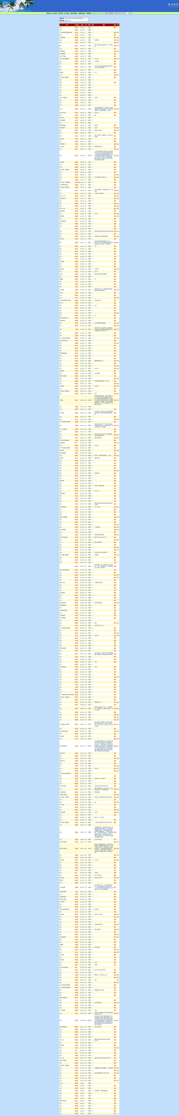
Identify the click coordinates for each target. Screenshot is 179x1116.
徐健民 (76, 383)
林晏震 (76, 944)
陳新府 (76, 985)
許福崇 (76, 875)
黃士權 (76, 587)
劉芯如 (76, 284)
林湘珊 (76, 926)
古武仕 (76, 1052)
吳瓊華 (76, 947)
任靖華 (76, 894)
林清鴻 (76, 770)
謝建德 (76, 1031)
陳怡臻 (76, 542)
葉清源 (76, 333)
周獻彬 (76, 1026)
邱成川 (76, 310)
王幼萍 (76, 281)
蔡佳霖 (76, 1113)
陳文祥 (76, 72)
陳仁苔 (76, 155)
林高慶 (76, 1055)
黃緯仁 (76, 190)
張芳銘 (76, 841)
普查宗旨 (60, 13)
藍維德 (76, 365)
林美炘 (76, 1070)
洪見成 (76, 53)
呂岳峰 (76, 939)
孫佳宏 (76, 213)
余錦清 (76, 253)
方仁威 (76, 957)
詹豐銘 (76, 74)
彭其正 (76, 714)
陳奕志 (76, 495)
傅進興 (76, 753)
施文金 (76, 671)
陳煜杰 (76, 315)
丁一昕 (76, 1000)
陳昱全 (76, 595)
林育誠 (76, 527)
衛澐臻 (76, 203)
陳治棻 (76, 1083)
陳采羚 (76, 1108)
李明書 (76, 102)
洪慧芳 (76, 612)
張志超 (76, 932)
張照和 (76, 733)
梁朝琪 (76, 463)
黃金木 (76, 679)
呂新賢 (76, 778)
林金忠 (76, 416)
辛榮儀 (76, 992)
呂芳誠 (76, 692)
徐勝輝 (76, 445)
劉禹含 (76, 375)
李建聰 (76, 460)
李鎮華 (76, 425)
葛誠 (76, 967)
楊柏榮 (76, 959)
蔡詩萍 (76, 1007)
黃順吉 (76, 112)
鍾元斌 (76, 559)
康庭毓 (76, 855)
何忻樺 (76, 628)
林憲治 (76, 547)
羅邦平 (76, 1098)
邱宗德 (76, 781)
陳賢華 (76, 862)
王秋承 (76, 972)
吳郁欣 (76, 1073)
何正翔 (76, 323)
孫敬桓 (76, 295)
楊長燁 (76, 465)
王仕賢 (76, 1047)
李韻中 (76, 610)
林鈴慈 (76, 736)
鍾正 (76, 872)
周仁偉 (76, 419)
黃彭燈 (76, 348)
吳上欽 (76, 635)
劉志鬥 (76, 198)
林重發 (76, 755)
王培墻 (76, 640)
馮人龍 (76, 607)
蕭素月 (76, 934)
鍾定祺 (76, 231)
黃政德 (76, 773)
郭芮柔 (76, 503)
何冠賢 (76, 765)
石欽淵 (76, 1057)
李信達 (76, 794)
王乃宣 (76, 329)
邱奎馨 (76, 370)
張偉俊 (76, 187)
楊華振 (76, 995)
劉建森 (76, 338)
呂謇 (76, 1050)
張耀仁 (76, 455)
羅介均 (76, 251)
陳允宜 (76, 458)
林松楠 (76, 768)
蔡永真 (76, 345)
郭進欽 (76, 638)
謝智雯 (76, 575)
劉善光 (76, 373)
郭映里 (76, 914)
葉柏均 (76, 704)
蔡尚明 (76, 177)
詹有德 (76, 193)
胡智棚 (76, 421)
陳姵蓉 (76, 783)
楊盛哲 (76, 517)
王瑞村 (76, 687)
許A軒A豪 (77, 182)
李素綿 (76, 1095)
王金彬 (76, 450)
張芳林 (76, 200)
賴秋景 (76, 689)
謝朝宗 (76, 775)
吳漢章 (76, 522)
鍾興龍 (76, 206)
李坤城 (76, 537)
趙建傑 (76, 817)
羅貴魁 (76, 409)
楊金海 (76, 566)
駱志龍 (76, 305)
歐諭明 (76, 904)
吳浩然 (76, 916)
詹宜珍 (76, 1042)
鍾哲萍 (76, 786)
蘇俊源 (76, 1005)
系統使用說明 (73, 13)
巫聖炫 (76, 236)
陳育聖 (76, 271)
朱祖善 (76, 880)
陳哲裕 (76, 509)
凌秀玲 (76, 860)
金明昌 (76, 617)
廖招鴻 (76, 122)
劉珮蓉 (76, 216)
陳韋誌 (76, 1062)
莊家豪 (76, 335)
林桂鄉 (76, 480)
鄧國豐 (76, 37)
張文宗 (76, 45)
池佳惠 (76, 539)
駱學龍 (76, 307)
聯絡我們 (89, 13)
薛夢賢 (76, 929)
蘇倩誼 (76, 360)
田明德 (76, 242)
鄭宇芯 (76, 120)
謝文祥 (76, 625)
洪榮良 (76, 447)
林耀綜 (76, 63)
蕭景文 (76, 149)
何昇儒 (76, 29)
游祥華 (76, 289)
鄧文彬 (76, 731)
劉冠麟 (76, 712)
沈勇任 (76, 630)
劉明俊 (76, 1110)
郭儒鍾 (76, 485)
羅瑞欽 (76, 577)
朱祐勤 (76, 233)
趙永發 (76, 32)
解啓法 (76, 27)
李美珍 (76, 590)
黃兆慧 (76, 887)
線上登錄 (54, 13)
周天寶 (76, 997)
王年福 (76, 135)
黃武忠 (76, 562)
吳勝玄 (76, 130)
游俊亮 (76, 391)
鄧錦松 (76, 812)
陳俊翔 (76, 228)
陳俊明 (76, 475)
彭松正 (76, 717)
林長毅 (76, 802)
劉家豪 (76, 108)
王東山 (76, 891)
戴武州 (76, 490)
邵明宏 (76, 512)
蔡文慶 (76, 97)
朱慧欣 (76, 1088)
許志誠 (76, 141)
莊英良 (76, 937)
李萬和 (76, 42)
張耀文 (76, 266)
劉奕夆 (76, 58)
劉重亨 (76, 605)
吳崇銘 (76, 524)
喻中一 (76, 442)
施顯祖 (76, 519)
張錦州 (76, 1045)
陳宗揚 (76, 799)
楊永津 (76, 353)
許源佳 (76, 1103)
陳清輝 (76, 921)
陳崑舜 (76, 942)
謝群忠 (76, 724)
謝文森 (76, 1013)
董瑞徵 (76, 381)
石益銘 (76, 146)
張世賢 (76, 615)
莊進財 (76, 666)
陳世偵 (76, 964)
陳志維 (76, 867)
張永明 (76, 746)
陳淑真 (76, 870)
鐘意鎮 (76, 882)
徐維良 (76, 534)
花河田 (76, 138)
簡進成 (76, 899)
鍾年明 (76, 1036)
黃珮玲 (76, 279)
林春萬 (76, 763)
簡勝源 (76, 979)
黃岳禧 (76, 1060)
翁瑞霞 (76, 85)
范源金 (76, 51)
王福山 (76, 218)
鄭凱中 (76, 572)
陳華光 (76, 69)
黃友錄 (76, 529)
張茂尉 (76, 949)
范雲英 (76, 115)
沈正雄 (76, 127)
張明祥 (76, 386)
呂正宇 (76, 297)
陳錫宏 (76, 824)
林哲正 (76, 437)
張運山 (76, 368)
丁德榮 (76, 814)
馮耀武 (76, 223)
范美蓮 (76, 758)
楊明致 (76, 195)
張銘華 (76, 1093)
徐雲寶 (76, 452)
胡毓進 (76, 580)
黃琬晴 (76, 246)
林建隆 (76, 388)
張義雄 (76, 100)
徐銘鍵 (76, 184)
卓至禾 (76, 982)
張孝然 (76, 286)
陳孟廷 (76, 468)
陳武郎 (76, 549)
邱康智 (76, 498)
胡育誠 (76, 179)
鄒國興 (76, 719)
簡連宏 (76, 393)
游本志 (76, 674)
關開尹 (76, 602)
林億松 (76, 506)
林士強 (76, 738)
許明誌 (76, 258)
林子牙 (76, 924)
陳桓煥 (76, 412)
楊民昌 (76, 1085)
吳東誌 (76, 164)
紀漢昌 (76, 292)
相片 (118, 32)
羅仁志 (76, 514)
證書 (115, 27)
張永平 (76, 400)
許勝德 (76, 901)
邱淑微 (76, 597)
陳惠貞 (76, 1034)
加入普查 (66, 13)
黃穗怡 (76, 865)
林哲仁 (76, 1100)
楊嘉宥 (76, 431)
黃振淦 (76, 312)
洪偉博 (76, 760)
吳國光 (76, 669)
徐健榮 (76, 40)
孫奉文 (76, 659)
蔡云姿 (76, 896)
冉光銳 (76, 358)
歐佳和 (76, 172)
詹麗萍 (76, 622)
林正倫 (76, 656)
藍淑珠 (76, 987)
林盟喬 (76, 66)
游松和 (76, 877)
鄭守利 (76, 569)
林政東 (76, 585)
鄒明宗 (76, 325)
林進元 (76, 676)
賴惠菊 (76, 1039)
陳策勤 (76, 1105)
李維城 (76, 661)
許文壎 (76, 919)
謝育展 (76, 552)
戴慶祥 (76, 300)
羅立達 (76, 473)
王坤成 (76, 77)
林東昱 (76, 79)
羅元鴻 (76, 174)
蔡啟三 (76, 969)
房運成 (76, 434)
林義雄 (76, 343)
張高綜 (76, 162)
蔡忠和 (76, 633)
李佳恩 (76, 728)
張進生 (76, 684)
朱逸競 (76, 256)
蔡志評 (76, 263)
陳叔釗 (76, 857)
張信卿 (76, 974)
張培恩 (76, 600)
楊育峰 (76, 807)
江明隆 (76, 302)
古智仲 (76, 822)
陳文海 (76, 708)
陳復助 (76, 906)
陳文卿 (76, 909)
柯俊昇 (76, 648)
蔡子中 (76, 221)
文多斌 (76, 1068)
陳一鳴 (76, 911)
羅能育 (76, 125)
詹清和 (76, 702)
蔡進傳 (76, 809)
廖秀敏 (76, 962)
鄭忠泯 (76, 544)
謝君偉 (76, 355)
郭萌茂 (76, 226)
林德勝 (76, 318)
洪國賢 (76, 276)
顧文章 (76, 582)
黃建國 (76, 82)
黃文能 (76, 350)
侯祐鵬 (76, 429)
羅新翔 (76, 832)
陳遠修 (76, 48)
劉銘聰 (76, 320)
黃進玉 (76, 1090)
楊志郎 (76, 493)
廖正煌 (76, 653)
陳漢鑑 (76, 470)
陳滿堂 (76, 620)
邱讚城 (76, 406)
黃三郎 (76, 478)
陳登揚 (76, 488)
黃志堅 (76, 483)
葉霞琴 (76, 61)
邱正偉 (76, 819)
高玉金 (76, 440)
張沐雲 (76, 645)
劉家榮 (76, 1010)
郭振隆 (76, 56)
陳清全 (76, 248)
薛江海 (76, 238)
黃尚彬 (76, 650)
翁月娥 (76, 208)
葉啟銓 (76, 1065)
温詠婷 (76, 792)
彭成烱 (76, 143)
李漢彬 (76, 1002)
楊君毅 (76, 167)
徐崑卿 (76, 697)
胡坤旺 (76, 340)
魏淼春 (76, 1029)
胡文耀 (76, 789)
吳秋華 (76, 274)
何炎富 (76, 592)
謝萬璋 (76, 1080)
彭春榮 (76, 839)
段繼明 (76, 378)
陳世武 (76, 132)
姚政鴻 (76, 117)
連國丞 (76, 1075)
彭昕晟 (76, 532)
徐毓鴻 (76, 990)
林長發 (76, 804)
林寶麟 (76, 105)
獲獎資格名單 (82, 13)
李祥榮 (76, 977)
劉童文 (76, 699)
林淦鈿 (76, 554)
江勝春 (76, 269)
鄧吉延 (76, 1020)
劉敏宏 (76, 954)
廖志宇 (76, 35)
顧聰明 (76, 211)
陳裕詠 (76, 500)
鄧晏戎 (76, 557)
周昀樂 (76, 643)
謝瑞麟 (76, 694)
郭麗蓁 (76, 169)
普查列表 (49, 13)
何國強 (76, 261)
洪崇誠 (76, 363)
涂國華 (76, 797)
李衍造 (76, 952)
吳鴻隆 (76, 848)
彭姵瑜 (76, 1078)
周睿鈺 (76, 664)
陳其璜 (76, 682)
